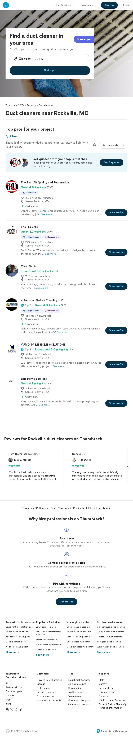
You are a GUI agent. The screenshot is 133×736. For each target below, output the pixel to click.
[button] (27, 305)
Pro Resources (76, 692)
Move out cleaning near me (80, 647)
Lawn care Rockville (46, 627)
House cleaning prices (17, 632)
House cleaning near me (78, 632)
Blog (8, 703)
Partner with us (14, 687)
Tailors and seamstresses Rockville (48, 633)
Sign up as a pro (77, 683)
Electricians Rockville (46, 639)
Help (101, 679)
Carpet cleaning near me (79, 637)
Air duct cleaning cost (17, 647)
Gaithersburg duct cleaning (111, 627)
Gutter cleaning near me (78, 642)
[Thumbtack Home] (6, 5)
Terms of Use (106, 688)
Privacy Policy (106, 692)
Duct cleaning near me (78, 627)
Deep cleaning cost (16, 642)
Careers (10, 695)
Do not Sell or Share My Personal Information (112, 706)
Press (9, 699)
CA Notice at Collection (112, 700)
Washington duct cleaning (110, 647)
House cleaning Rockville (48, 645)
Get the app (44, 688)
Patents (103, 696)
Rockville (31, 105)
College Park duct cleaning (110, 632)
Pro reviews (74, 696)
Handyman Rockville (46, 650)
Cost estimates (45, 696)
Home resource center (49, 700)
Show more (12, 652)
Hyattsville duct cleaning (109, 637)
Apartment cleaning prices (19, 637)
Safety (103, 683)
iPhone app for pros (79, 700)
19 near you (84, 39)
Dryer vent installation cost (20, 627)
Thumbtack (11, 105)
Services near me (46, 692)
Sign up (41, 683)
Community (74, 688)
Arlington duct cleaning (109, 642)
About (9, 683)
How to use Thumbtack (50, 679)
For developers (14, 691)
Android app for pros (80, 704)
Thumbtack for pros (79, 679)
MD (22, 105)
